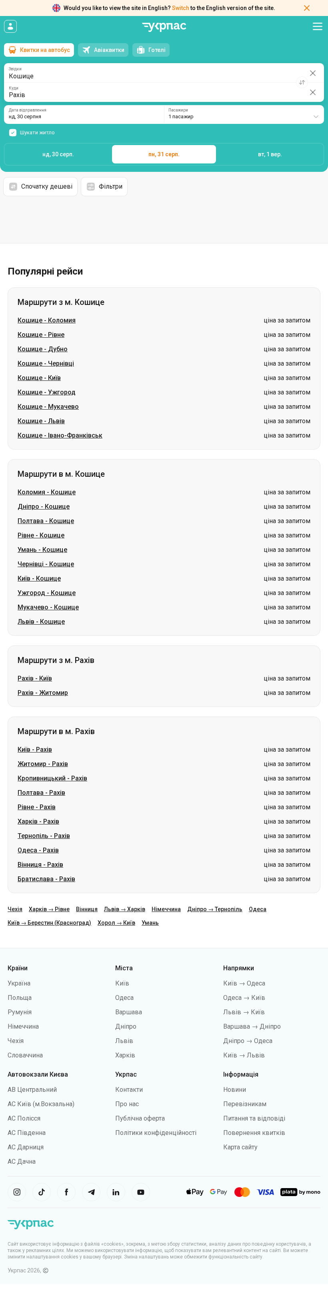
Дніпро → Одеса (247, 1041)
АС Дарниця (26, 1147)
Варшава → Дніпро (252, 1026)
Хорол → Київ (116, 923)
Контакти (129, 1089)
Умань (150, 923)
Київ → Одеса (244, 983)
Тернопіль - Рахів (44, 836)
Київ (122, 983)
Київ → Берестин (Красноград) (49, 923)
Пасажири (178, 110)
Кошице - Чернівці (46, 363)
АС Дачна (22, 1161)
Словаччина (25, 1055)
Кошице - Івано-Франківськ (60, 435)
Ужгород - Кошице (47, 593)
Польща (20, 997)
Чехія (15, 909)
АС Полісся (24, 1118)
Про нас (127, 1104)
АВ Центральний (32, 1089)
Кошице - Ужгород (47, 392)
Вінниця (87, 909)
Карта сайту (240, 1147)
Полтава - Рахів (41, 792)
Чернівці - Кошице (46, 564)
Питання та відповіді (254, 1118)
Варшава (128, 1012)
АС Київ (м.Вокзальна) (41, 1104)
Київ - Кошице (39, 578)
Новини (234, 1089)
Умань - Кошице (42, 549)
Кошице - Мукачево (48, 406)
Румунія (20, 1012)
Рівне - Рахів (37, 807)
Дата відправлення (27, 110)
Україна (19, 983)
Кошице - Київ (39, 378)
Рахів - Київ (35, 678)
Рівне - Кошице (41, 535)
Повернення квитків (254, 1133)
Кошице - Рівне (41, 334)
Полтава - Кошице (46, 521)
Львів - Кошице (41, 621)
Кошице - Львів (41, 421)
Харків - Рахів (38, 821)
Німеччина (166, 909)
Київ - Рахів (35, 749)
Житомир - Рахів (43, 764)
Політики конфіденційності (155, 1133)
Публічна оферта (140, 1118)
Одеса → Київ (244, 997)
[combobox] (244, 114)
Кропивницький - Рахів (52, 778)
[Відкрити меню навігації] (317, 26)
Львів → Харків (124, 909)
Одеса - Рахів (38, 850)
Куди (13, 88)
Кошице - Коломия (47, 320)
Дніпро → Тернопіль (214, 909)
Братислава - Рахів (46, 879)
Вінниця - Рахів (40, 864)
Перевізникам (244, 1104)
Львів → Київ (244, 1012)
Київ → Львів (244, 1055)
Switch (180, 8)
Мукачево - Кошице (48, 607)
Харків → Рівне (49, 909)
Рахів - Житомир (43, 693)
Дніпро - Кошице (44, 506)
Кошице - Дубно (43, 349)
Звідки (15, 69)
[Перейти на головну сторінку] (164, 27)
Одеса (257, 909)
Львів (124, 1041)
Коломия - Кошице (47, 492)
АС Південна (27, 1133)
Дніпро (125, 1026)
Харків (125, 1055)
